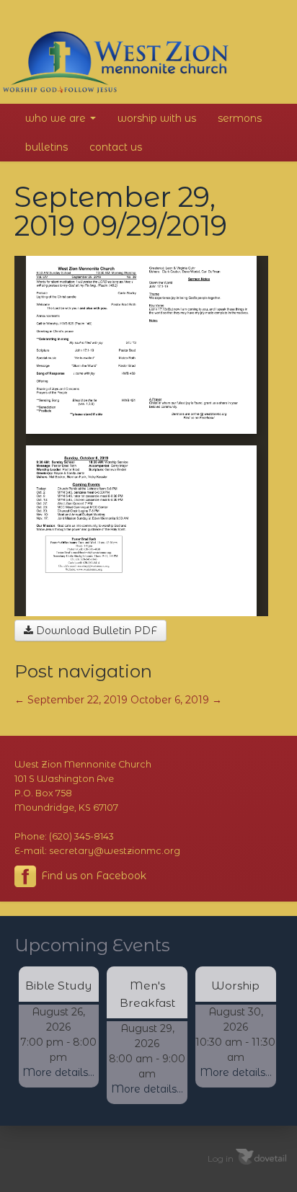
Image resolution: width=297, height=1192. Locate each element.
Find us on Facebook (92, 875)
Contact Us (115, 147)
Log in (221, 1157)
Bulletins (46, 147)
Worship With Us (157, 118)
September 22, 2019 (71, 699)
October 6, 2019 (176, 699)
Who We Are (57, 118)
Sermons (240, 118)
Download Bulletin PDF (95, 630)
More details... (58, 1072)
